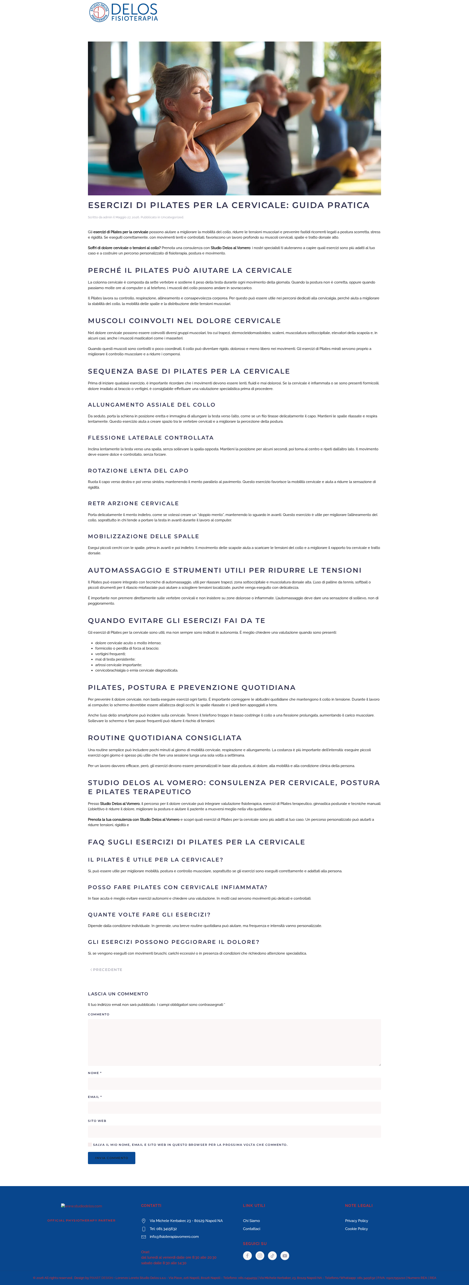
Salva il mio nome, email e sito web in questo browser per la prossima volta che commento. (190, 1145)
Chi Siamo (251, 1221)
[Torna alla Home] (124, 12)
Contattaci (251, 1229)
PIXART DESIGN (101, 1278)
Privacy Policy (356, 1221)
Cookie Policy (356, 1229)
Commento (98, 1014)
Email (95, 1097)
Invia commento (111, 1158)
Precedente (108, 969)
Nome (95, 1073)
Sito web (97, 1121)
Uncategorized (172, 217)
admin (107, 217)
